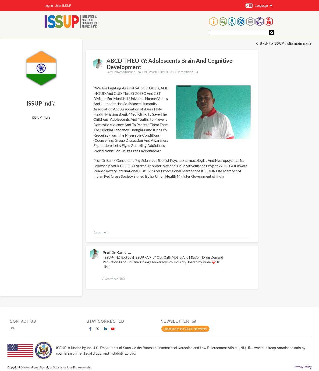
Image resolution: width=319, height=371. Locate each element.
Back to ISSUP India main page (286, 43)
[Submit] (271, 32)
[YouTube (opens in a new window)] (113, 329)
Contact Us (23, 321)
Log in (49, 5)
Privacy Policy (303, 367)
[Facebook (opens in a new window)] (90, 329)
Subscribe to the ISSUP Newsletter (185, 329)
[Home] (71, 22)
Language (261, 5)
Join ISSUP (63, 5)
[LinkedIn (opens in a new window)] (105, 329)
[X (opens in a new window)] (98, 329)
